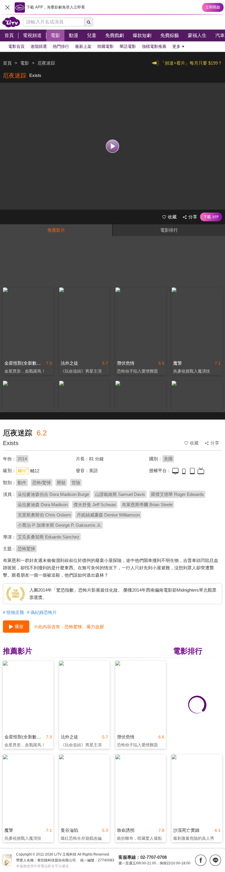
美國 (168, 458)
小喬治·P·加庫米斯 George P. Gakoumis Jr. (59, 525)
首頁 (7, 62)
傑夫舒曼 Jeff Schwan (95, 504)
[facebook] (201, 860)
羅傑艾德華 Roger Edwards (177, 494)
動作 (22, 482)
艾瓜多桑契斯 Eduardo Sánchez (48, 536)
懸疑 (61, 482)
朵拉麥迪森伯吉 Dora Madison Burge (53, 494)
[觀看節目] (112, 146)
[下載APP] (211, 217)
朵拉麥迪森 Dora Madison (43, 504)
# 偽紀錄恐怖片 (42, 612)
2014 (22, 458)
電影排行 (169, 230)
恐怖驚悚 (26, 548)
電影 (24, 62)
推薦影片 (56, 230)
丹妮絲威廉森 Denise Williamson (108, 514)
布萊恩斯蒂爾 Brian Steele (147, 504)
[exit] (7, 7)
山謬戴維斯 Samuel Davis (120, 494)
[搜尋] (88, 22)
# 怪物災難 (13, 612)
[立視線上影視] (11, 22)
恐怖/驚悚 (41, 482)
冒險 (75, 482)
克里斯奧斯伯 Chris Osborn (44, 514)
